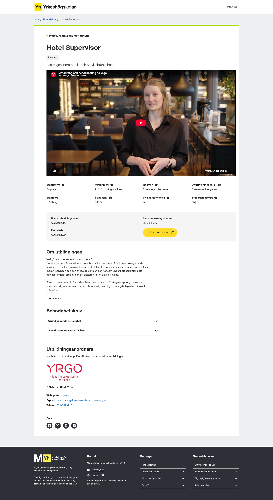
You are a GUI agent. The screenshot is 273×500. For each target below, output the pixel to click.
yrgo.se (65, 395)
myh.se (95, 475)
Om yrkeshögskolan (151, 478)
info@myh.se (98, 470)
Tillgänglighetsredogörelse (207, 478)
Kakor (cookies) (202, 485)
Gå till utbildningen (158, 233)
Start (36, 19)
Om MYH (146, 485)
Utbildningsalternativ (151, 472)
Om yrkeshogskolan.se (206, 465)
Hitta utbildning (50, 19)
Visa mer (57, 298)
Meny (230, 7)
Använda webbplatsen (205, 472)
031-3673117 (64, 405)
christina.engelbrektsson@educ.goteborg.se (81, 400)
